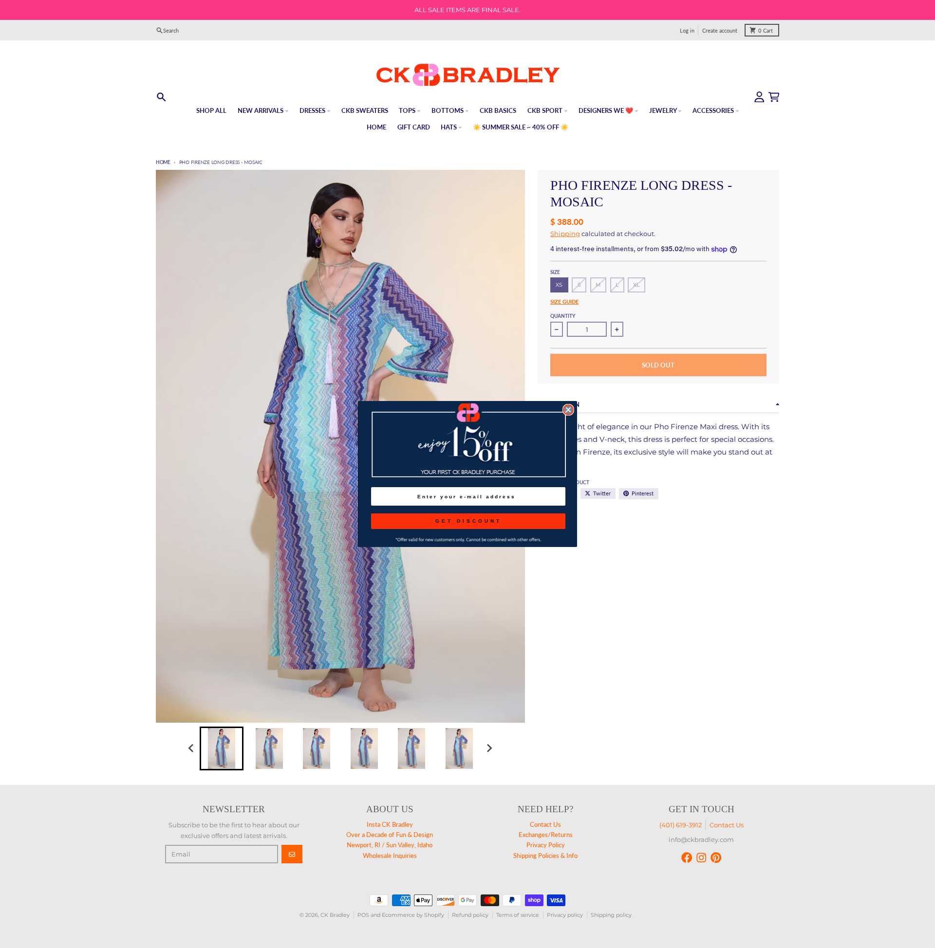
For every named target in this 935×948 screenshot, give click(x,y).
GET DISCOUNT (468, 521)
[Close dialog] (568, 410)
